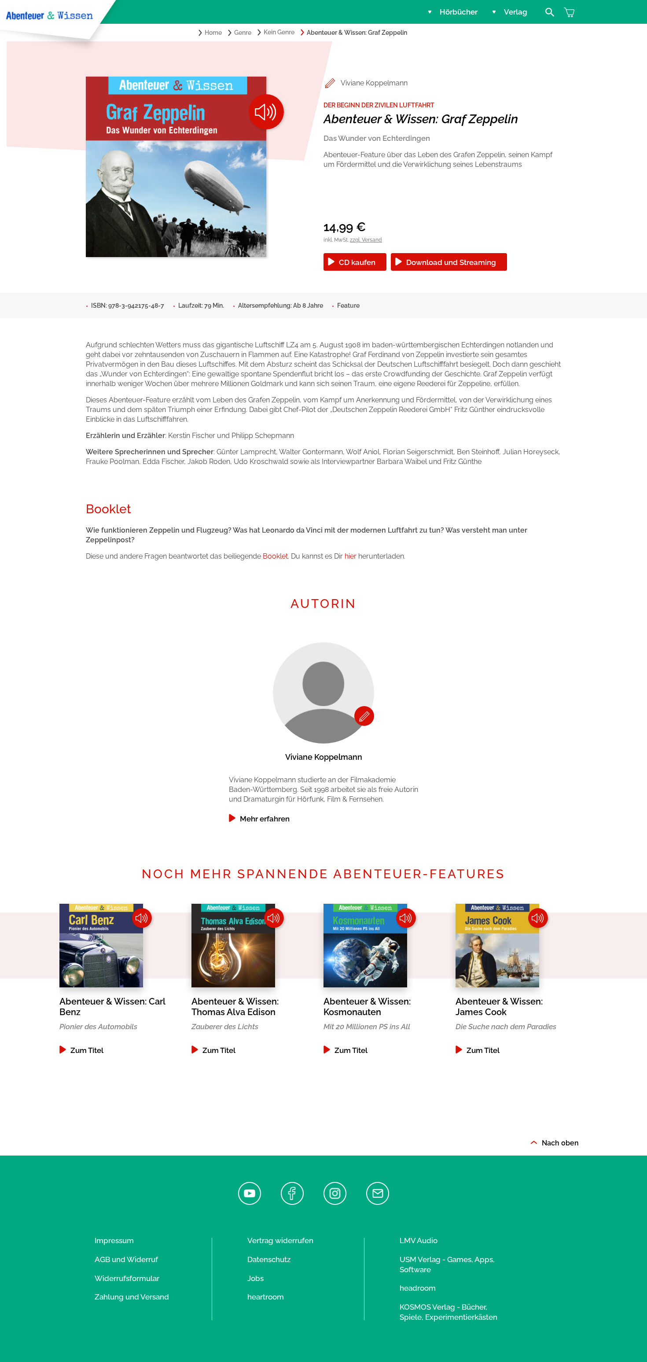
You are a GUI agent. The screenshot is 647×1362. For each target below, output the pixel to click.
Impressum (114, 1240)
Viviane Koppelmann (374, 83)
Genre (242, 32)
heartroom (265, 1296)
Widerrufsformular (127, 1278)
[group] (323, 730)
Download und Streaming (451, 262)
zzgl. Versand (366, 240)
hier (351, 556)
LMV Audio (418, 1240)
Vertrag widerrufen (280, 1240)
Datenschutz (268, 1259)
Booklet (275, 556)
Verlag (515, 11)
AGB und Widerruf (126, 1259)
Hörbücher (459, 11)
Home (213, 32)
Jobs (255, 1278)
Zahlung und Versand (132, 1296)
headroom (418, 1288)
